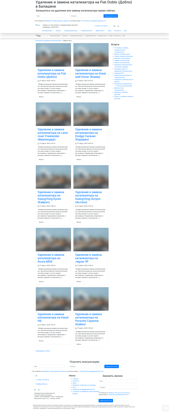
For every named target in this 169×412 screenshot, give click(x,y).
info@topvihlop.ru (42, 384)
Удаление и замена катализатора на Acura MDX (51, 258)
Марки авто (100, 31)
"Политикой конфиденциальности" (94, 21)
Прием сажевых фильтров (123, 56)
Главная (75, 379)
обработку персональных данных (57, 21)
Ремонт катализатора (121, 62)
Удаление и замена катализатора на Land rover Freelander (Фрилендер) (53, 134)
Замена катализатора (121, 60)
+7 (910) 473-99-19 (100, 26)
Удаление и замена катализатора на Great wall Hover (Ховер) (90, 73)
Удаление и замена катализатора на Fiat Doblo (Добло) (52, 73)
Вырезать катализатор (122, 58)
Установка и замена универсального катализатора (121, 50)
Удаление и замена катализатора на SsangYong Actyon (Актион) (88, 197)
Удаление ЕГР (119, 73)
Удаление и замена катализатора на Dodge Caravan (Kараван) (88, 134)
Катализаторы (47, 31)
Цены (110, 31)
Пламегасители (86, 31)
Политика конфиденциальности (84, 389)
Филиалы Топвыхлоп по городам (84, 385)
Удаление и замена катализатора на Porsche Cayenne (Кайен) (88, 319)
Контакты (117, 31)
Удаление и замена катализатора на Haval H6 (53, 317)
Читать (41, 97)
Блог (125, 31)
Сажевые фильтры (70, 31)
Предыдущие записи (43, 351)
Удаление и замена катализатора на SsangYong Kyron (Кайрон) (51, 197)
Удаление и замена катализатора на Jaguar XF (88, 258)
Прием (58, 31)
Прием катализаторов (122, 54)
